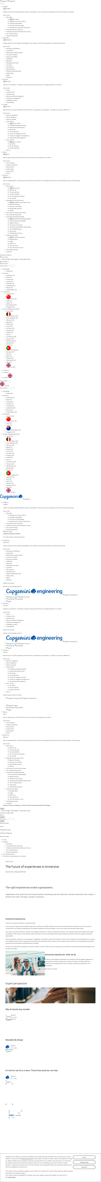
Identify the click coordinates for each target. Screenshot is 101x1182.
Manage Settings (84, 1162)
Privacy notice (15, 1149)
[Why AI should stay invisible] (50, 1003)
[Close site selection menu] (8, 381)
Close (2, 817)
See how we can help (51, 969)
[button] (7, 377)
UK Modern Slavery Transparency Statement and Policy (22, 1097)
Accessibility (11, 1091)
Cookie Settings (15, 1147)
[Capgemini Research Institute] (52, 532)
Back (11, 19)
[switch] (0, 259)
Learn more (6, 15)
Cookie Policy (15, 1145)
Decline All (84, 1167)
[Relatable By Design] (10, 1019)
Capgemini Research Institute (11, 533)
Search (2, 808)
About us (8, 177)
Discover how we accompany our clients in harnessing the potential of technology (26, 805)
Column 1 (11, 1121)
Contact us (14, 1135)
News (7, 154)
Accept (84, 1157)
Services (8, 81)
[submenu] (8, 650)
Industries (9, 40)
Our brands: (9, 1108)
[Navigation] (3, 3)
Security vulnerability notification (16, 1095)
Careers (8, 106)
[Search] (0, 3)
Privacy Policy (12, 1093)
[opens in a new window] (50, 882)
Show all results (4, 836)
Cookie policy (12, 1101)
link (4, 8)
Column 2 (11, 1137)
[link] (7, 1)
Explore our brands (8, 583)
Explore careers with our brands (12, 695)
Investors (11, 1087)
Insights (8, 8)
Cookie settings (12, 1099)
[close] (2, 3)
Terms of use (12, 1089)
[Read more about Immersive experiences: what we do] (25, 975)
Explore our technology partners (12, 586)
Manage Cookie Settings (27, 1158)
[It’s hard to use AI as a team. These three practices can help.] (9, 1049)
